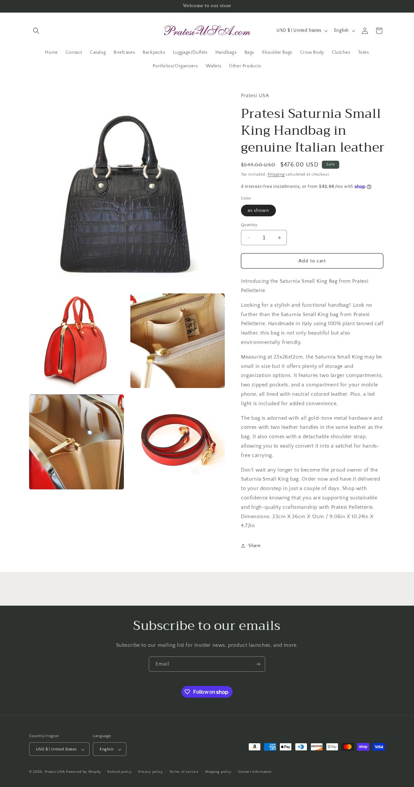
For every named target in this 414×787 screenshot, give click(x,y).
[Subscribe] (258, 664)
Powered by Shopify (83, 772)
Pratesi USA (55, 772)
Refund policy (119, 772)
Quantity (249, 224)
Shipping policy (218, 772)
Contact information (255, 772)
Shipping (276, 174)
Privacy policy (150, 772)
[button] (36, 31)
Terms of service (184, 772)
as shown (258, 210)
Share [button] (254, 545)
